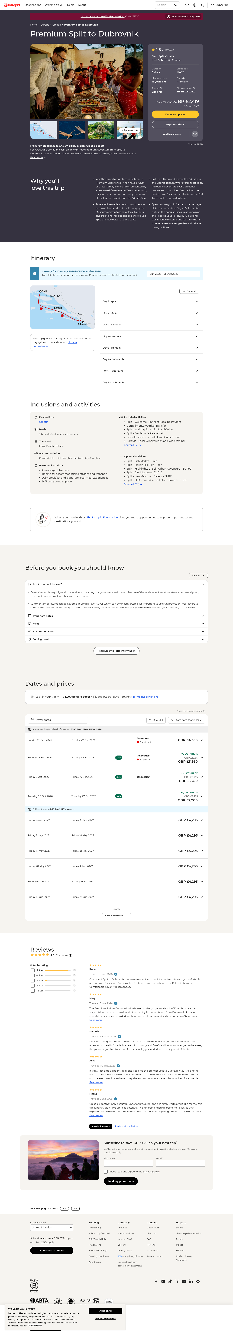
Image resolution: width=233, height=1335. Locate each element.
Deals (70, 5)
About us (122, 1227)
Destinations (33, 5)
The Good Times (126, 1233)
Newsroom (152, 1250)
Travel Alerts (95, 1244)
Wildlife (180, 1250)
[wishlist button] (195, 134)
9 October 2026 (191, 106)
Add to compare (172, 134)
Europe (45, 24)
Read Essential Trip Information (116, 650)
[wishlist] (187, 5)
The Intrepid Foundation (188, 1233)
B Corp (179, 1227)
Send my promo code (121, 1181)
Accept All (105, 1310)
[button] (86, 81)
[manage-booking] (194, 5)
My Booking (95, 1227)
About (82, 5)
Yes (64, 1208)
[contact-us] (202, 5)
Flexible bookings (98, 1250)
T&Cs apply (47, 1242)
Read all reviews (101, 1126)
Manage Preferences (105, 1318)
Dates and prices (175, 114)
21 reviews (168, 49)
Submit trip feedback (100, 1233)
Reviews (151, 1244)
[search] (164, 5)
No (75, 1208)
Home (34, 24)
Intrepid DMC (125, 1239)
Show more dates (114, 915)
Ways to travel (54, 5)
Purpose (181, 1222)
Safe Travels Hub (97, 1239)
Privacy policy (125, 1250)
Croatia (56, 24)
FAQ (149, 1239)
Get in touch (153, 1227)
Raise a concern (155, 1256)
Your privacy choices (132, 1256)
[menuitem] (12, 5)
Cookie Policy (35, 1326)
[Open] (70, 955)
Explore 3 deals (175, 124)
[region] (65, 1317)
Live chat (151, 1233)
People (179, 1239)
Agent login (95, 1262)
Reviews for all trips (126, 1126)
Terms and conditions (145, 696)
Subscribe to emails (52, 1250)
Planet (179, 1244)
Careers (122, 1244)
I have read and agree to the (134, 1171)
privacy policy (151, 1171)
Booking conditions (99, 1256)
